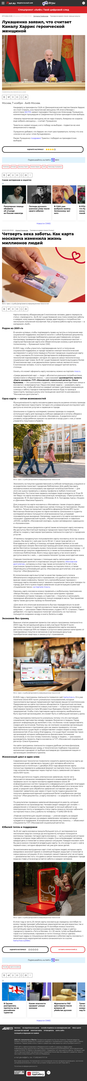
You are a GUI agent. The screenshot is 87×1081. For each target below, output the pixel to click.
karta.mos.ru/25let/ (21, 941)
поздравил (36, 138)
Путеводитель (49, 1030)
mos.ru (77, 371)
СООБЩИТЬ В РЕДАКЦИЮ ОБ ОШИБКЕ (26, 1033)
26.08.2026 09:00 (8, 230)
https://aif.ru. (66, 1063)
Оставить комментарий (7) (67, 949)
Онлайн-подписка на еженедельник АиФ (55, 1028)
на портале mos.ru (41, 587)
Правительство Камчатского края (14, 92)
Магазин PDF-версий (21, 1030)
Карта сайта (60, 1030)
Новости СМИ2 (44, 223)
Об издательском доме (30, 1028)
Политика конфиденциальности (25, 1066)
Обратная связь (36, 1030)
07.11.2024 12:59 (7, 16)
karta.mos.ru (69, 697)
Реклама (17, 1028)
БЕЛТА (28, 112)
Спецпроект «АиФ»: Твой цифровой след (43, 9)
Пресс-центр (76, 1028)
